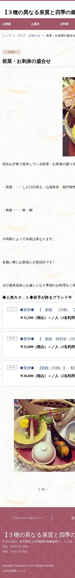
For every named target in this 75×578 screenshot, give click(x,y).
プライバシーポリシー (27, 518)
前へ (44, 489)
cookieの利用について (13, 570)
